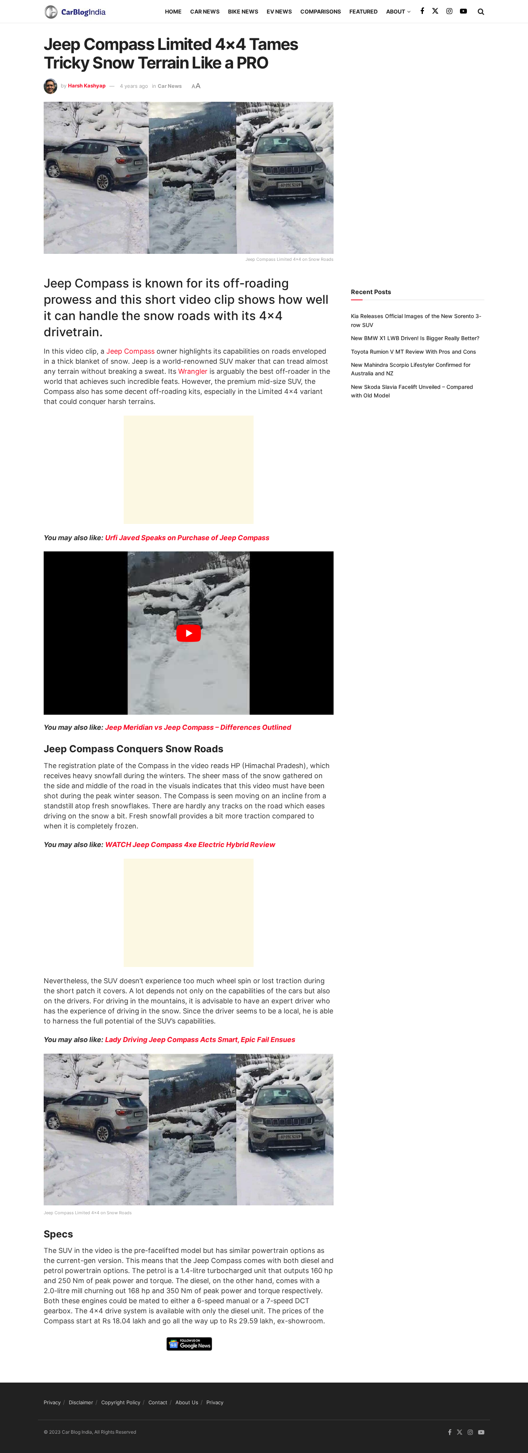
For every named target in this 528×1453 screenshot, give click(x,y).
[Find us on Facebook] (422, 11)
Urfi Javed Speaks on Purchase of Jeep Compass (187, 538)
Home (173, 11)
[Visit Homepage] (75, 11)
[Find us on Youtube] (463, 11)
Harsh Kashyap (87, 86)
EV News (279, 11)
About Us (186, 1402)
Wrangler (193, 371)
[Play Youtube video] (189, 633)
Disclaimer (81, 1402)
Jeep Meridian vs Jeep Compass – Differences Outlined (198, 727)
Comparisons (320, 11)
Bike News (243, 11)
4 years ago (134, 86)
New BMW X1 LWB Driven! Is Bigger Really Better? (415, 338)
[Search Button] (481, 11)
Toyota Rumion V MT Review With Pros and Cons (413, 351)
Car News (205, 11)
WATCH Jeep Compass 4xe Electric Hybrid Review (190, 844)
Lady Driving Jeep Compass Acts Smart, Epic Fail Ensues (200, 1039)
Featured (363, 11)
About (395, 11)
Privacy (52, 1402)
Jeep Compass (130, 351)
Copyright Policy (120, 1402)
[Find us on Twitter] (435, 11)
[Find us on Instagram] (449, 11)
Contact (157, 1402)
